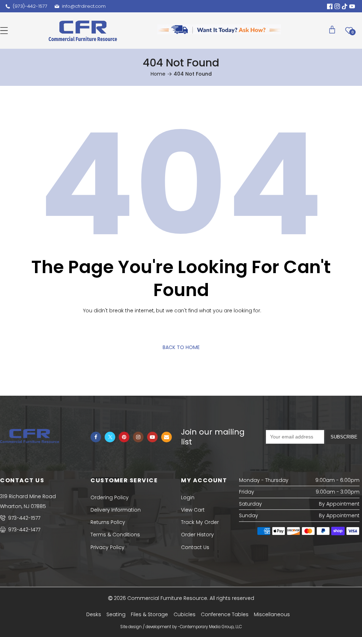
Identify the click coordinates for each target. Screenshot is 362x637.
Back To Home (181, 347)
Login (187, 497)
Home (158, 73)
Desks (93, 614)
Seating (115, 614)
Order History (197, 534)
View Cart (193, 509)
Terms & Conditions (115, 534)
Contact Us (195, 547)
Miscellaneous (272, 614)
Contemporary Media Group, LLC (211, 627)
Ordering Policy (109, 497)
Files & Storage (149, 614)
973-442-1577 (23, 517)
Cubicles (184, 614)
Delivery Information (115, 509)
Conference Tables (225, 614)
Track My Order (200, 522)
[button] (4, 30)
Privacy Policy (107, 547)
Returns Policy (107, 522)
